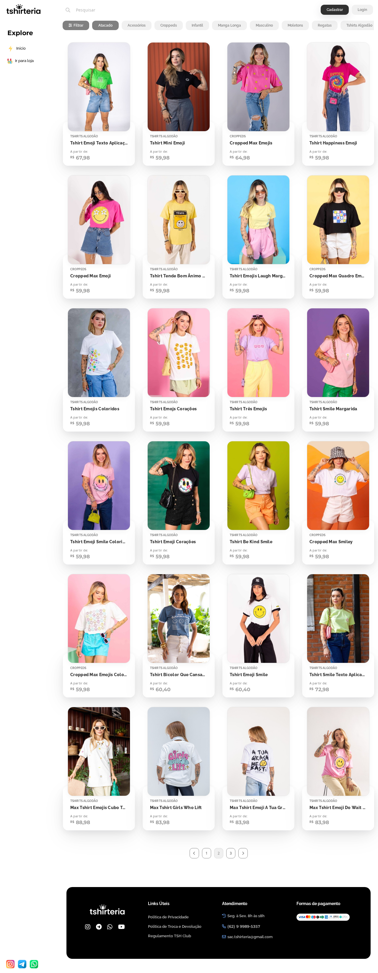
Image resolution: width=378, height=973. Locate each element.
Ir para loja (24, 60)
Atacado (105, 25)
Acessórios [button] (137, 25)
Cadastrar (335, 10)
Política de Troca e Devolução (174, 926)
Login (362, 10)
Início (21, 48)
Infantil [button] (197, 25)
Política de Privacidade (168, 917)
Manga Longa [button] (229, 25)
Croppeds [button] (168, 25)
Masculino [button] (264, 25)
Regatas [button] (325, 25)
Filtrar (78, 25)
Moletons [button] (295, 25)
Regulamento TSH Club (169, 936)
